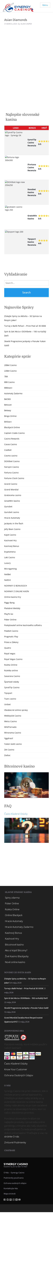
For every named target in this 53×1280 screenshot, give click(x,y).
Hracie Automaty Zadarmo (19, 926)
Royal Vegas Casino (13, 659)
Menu (45, 5)
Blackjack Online (12, 427)
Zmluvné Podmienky (15, 1142)
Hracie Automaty (12, 517)
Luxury (7, 563)
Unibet (7, 704)
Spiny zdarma (12, 897)
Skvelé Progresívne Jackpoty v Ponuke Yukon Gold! (26, 1008)
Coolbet (7, 450)
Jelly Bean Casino (12, 529)
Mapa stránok (10, 1193)
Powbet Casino (11, 631)
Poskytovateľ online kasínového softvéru (23, 625)
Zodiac (7, 755)
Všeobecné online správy (16, 710)
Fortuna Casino (11, 472)
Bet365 (7, 399)
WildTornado (10, 727)
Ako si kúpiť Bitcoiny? (16, 950)
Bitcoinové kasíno (14, 944)
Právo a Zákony (11, 642)
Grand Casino (10, 484)
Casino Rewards (11, 438)
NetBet (7, 574)
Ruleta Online (10, 664)
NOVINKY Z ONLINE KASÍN (16, 591)
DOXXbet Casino (12, 461)
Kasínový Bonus (11, 546)
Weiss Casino (10, 721)
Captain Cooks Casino (14, 433)
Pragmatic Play (11, 636)
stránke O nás (11, 1136)
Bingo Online (10, 416)
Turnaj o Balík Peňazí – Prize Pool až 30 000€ (25, 326)
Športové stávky (11, 681)
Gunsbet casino (11, 512)
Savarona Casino (12, 676)
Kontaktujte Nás (11, 1188)
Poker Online (10, 619)
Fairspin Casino (11, 467)
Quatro (7, 648)
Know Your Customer (15, 1069)
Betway (7, 410)
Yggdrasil (8, 738)
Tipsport (8, 693)
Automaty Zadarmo (13, 393)
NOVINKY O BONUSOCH (15, 585)
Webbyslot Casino (12, 715)
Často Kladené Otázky (16, 813)
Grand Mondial (11, 489)
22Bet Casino (10, 370)
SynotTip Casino (11, 687)
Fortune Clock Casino (14, 478)
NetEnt (7, 580)
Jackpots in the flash (13, 523)
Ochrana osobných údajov (15, 1183)
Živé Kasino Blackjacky (17, 956)
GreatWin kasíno (12, 501)
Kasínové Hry (10, 540)
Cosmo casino (10, 455)
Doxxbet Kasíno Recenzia (32, 192)
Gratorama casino (12, 495)
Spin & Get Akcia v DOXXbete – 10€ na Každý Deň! (26, 998)
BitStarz (8, 421)
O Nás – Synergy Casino (14, 1172)
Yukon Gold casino (13, 744)
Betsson (8, 404)
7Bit (6, 376)
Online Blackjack (13, 915)
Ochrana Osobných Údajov (18, 1075)
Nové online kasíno (15, 962)
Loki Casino (9, 557)
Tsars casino (10, 698)
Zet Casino (9, 749)
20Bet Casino (10, 365)
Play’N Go (8, 614)
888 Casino (9, 382)
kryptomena (10, 551)
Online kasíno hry (12, 597)
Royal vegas (9, 653)
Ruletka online (11, 670)
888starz (8, 387)
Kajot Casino (10, 534)
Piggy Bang (9, 602)
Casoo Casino (10, 444)
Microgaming (10, 568)
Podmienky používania (13, 1178)
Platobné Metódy (12, 608)
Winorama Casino (12, 732)
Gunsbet (8, 506)
